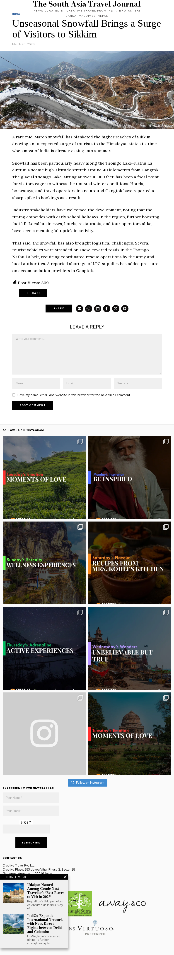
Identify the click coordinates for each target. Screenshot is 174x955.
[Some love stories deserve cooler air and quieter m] (44, 477)
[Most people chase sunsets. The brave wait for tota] (44, 648)
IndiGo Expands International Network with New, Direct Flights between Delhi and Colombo (45, 923)
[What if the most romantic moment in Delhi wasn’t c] (129, 733)
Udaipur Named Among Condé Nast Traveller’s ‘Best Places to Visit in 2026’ (45, 891)
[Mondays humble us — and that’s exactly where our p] (129, 477)
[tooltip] (79, 308)
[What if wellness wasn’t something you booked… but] (44, 563)
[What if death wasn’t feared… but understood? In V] (129, 648)
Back (35, 293)
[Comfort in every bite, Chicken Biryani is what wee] (129, 563)
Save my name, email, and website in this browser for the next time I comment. (74, 395)
